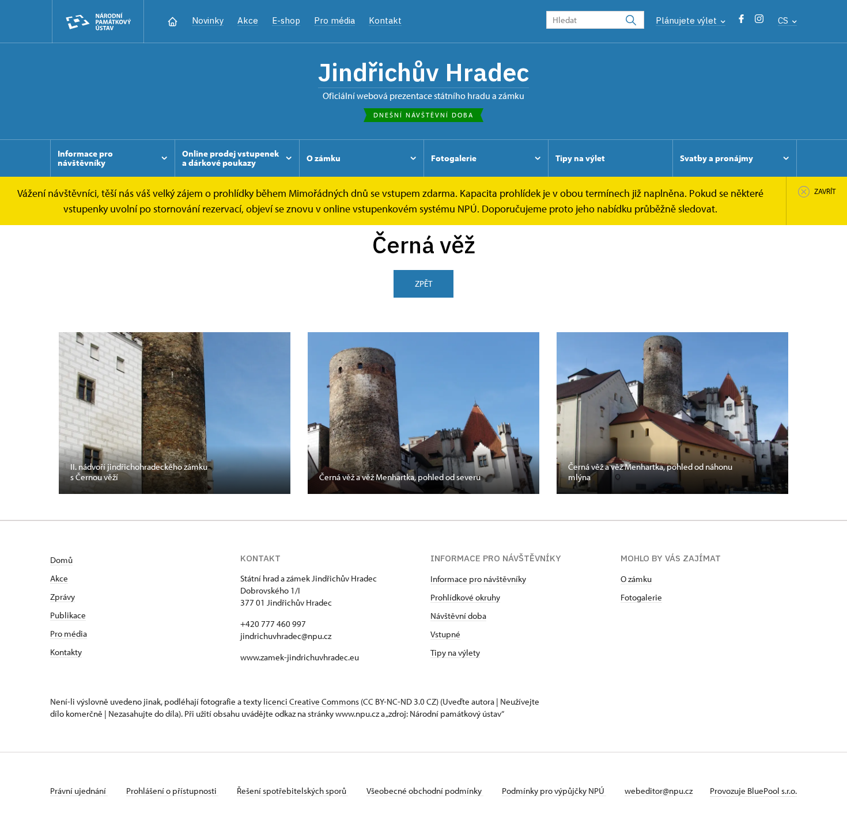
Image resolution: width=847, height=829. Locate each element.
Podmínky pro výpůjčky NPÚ (554, 790)
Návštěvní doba (458, 615)
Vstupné (445, 634)
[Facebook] (741, 21)
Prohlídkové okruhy (465, 597)
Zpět (423, 283)
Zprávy (62, 596)
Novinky (208, 20)
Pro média (334, 20)
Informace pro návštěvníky (478, 578)
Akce (247, 20)
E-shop (286, 20)
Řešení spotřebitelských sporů (292, 790)
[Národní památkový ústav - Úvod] (98, 21)
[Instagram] (759, 21)
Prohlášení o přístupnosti (172, 790)
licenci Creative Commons (311, 701)
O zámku (636, 578)
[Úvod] (172, 20)
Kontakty (66, 652)
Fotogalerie (641, 597)
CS (784, 20)
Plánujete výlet (687, 20)
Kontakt (385, 20)
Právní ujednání (79, 790)
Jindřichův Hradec (423, 72)
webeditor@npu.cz (659, 790)
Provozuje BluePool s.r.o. (753, 790)
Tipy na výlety (455, 652)
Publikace (68, 615)
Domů (61, 559)
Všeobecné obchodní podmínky (424, 790)
